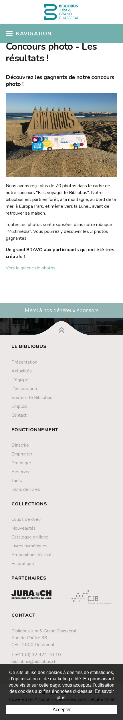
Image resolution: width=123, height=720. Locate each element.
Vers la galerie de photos (30, 268)
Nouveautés (23, 528)
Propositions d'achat (31, 555)
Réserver (20, 472)
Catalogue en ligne (29, 537)
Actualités (21, 371)
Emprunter (21, 454)
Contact (19, 415)
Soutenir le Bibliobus (31, 397)
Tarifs (16, 480)
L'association (24, 389)
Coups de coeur (26, 519)
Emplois (19, 406)
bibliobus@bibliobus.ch (33, 661)
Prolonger (21, 463)
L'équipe (19, 380)
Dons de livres (25, 489)
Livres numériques (29, 546)
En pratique (22, 563)
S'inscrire (20, 445)
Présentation (24, 362)
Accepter (62, 709)
